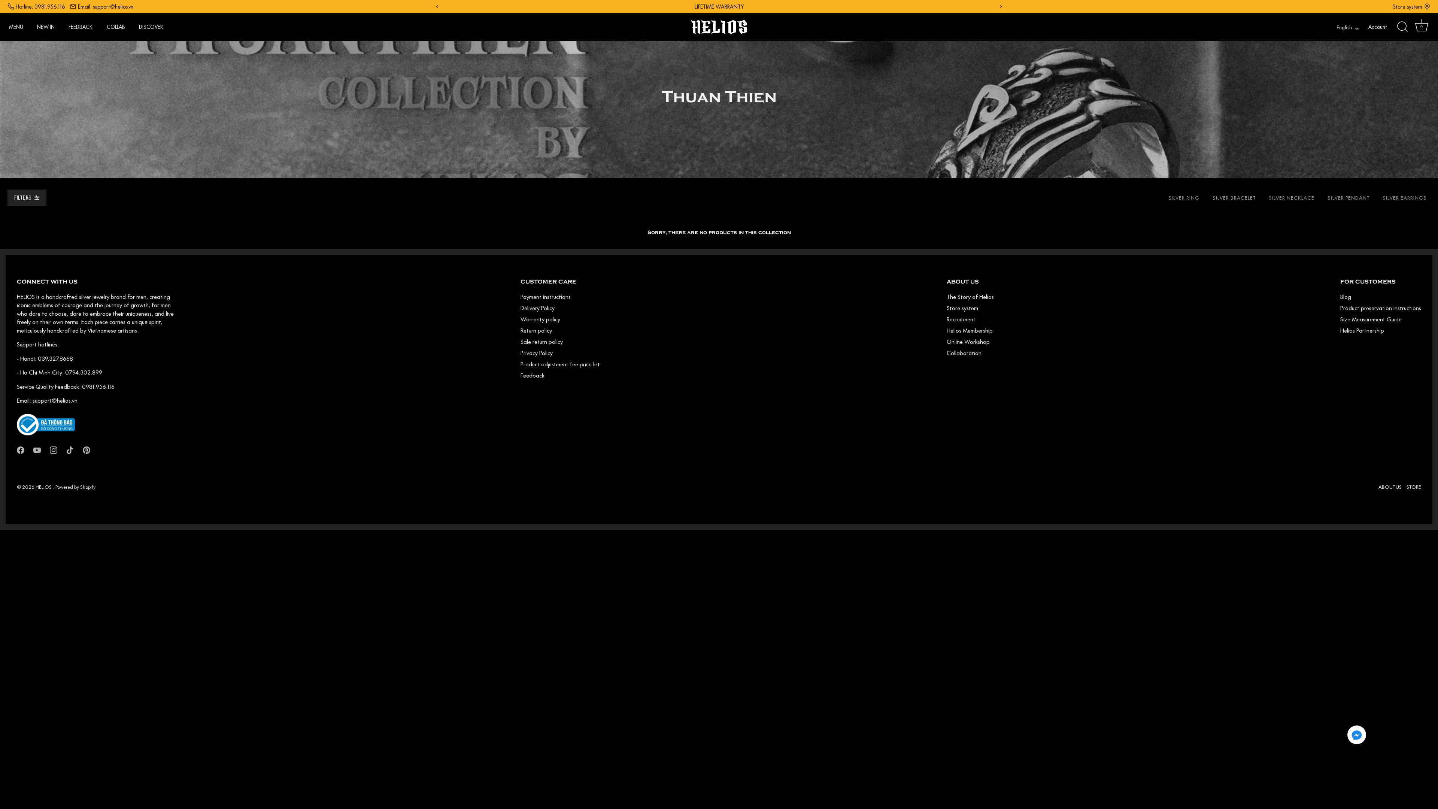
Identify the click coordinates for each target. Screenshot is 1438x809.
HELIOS (44, 487)
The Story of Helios (970, 297)
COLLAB (116, 27)
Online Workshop (968, 341)
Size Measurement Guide (1371, 319)
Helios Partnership (1362, 330)
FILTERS (23, 198)
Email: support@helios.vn (105, 6)
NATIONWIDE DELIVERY (723, 6)
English (1344, 28)
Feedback (532, 375)
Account (1377, 27)
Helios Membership (970, 330)
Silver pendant (1348, 198)
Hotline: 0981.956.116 (40, 6)
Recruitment (961, 319)
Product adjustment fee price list (560, 364)
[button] (1356, 734)
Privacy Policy (537, 353)
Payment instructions (546, 297)
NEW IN (46, 27)
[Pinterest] (86, 449)
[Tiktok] (70, 449)
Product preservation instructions (1380, 308)
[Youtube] (37, 449)
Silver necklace (1291, 198)
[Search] (1402, 27)
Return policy (536, 330)
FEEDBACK (80, 27)
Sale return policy (542, 341)
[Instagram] (53, 449)
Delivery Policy (538, 308)
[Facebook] (20, 449)
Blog (1345, 297)
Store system (1407, 6)
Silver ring (1183, 198)
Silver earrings (1405, 198)
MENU (16, 27)
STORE (1414, 487)
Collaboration (964, 353)
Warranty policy (540, 319)
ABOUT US (1390, 487)
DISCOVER (151, 27)
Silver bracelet (1234, 198)
